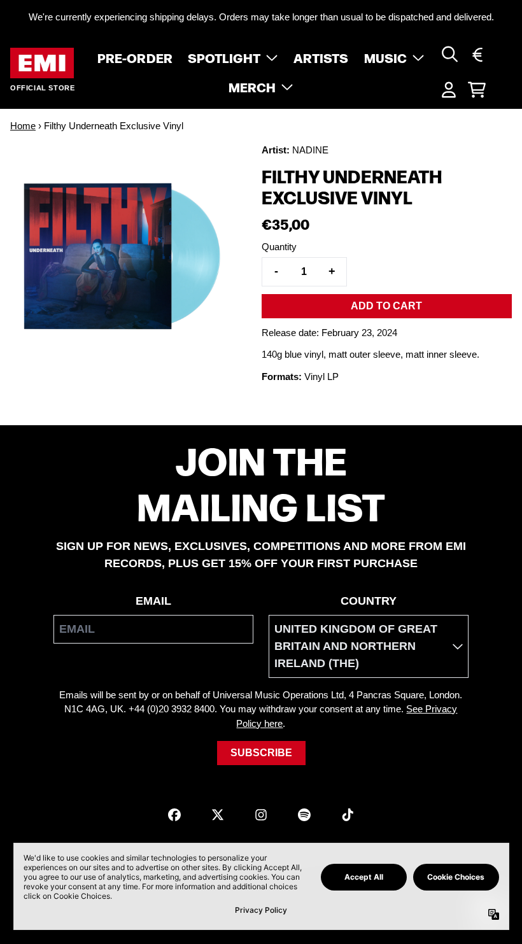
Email (153, 601)
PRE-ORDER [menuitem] (135, 57)
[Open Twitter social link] (218, 815)
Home (23, 125)
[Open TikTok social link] (348, 815)
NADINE (310, 149)
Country (369, 601)
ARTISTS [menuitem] (321, 57)
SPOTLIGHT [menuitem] (224, 57)
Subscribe (261, 752)
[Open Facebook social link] (174, 815)
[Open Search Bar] (449, 54)
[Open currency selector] (477, 54)
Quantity (279, 246)
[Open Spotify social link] (304, 815)
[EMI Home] (42, 63)
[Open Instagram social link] (261, 815)
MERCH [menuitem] (252, 86)
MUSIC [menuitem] (385, 57)
